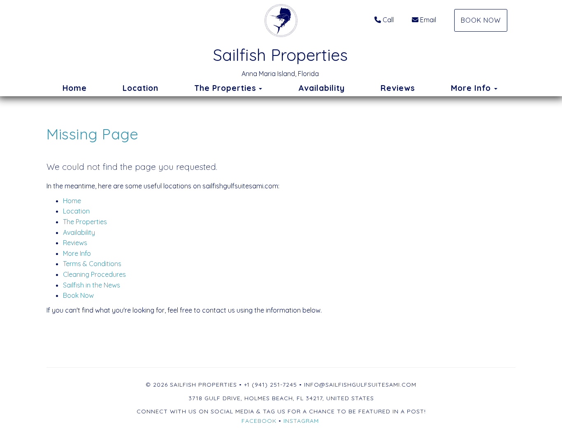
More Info (77, 253)
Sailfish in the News (91, 285)
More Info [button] (472, 88)
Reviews (398, 88)
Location (140, 88)
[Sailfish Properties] (281, 20)
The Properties (225, 88)
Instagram (301, 420)
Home (75, 88)
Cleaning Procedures (94, 274)
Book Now (481, 20)
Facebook (259, 420)
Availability (321, 88)
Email (428, 20)
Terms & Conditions (92, 264)
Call (388, 20)
